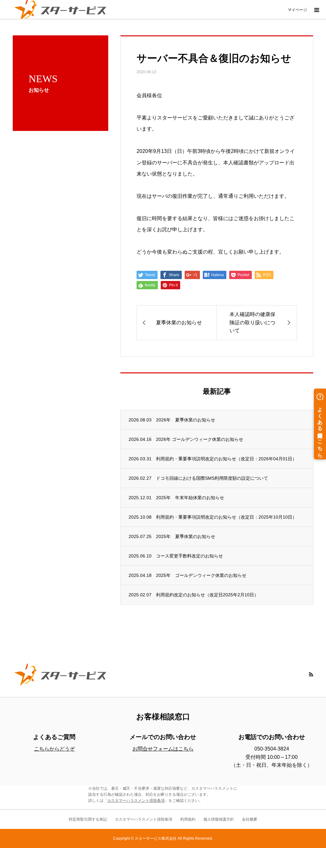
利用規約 (187, 819)
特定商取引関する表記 (88, 819)
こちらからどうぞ (54, 748)
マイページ (297, 9)
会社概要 (249, 819)
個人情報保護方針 (218, 819)
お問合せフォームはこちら (163, 748)
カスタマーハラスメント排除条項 (136, 800)
